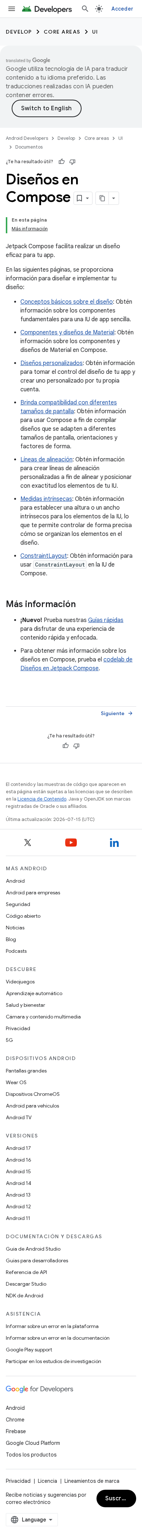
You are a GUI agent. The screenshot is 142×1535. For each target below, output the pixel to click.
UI (95, 31)
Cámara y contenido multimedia (43, 1016)
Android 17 (18, 1148)
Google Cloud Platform (33, 1443)
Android (15, 881)
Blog (11, 939)
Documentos (29, 147)
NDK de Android (24, 1295)
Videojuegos (20, 981)
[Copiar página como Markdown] (102, 198)
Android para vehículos (32, 1105)
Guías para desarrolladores (37, 1260)
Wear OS (16, 1082)
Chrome (15, 1419)
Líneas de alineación (46, 459)
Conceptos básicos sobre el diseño (66, 302)
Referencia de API (26, 1272)
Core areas (62, 31)
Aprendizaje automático (34, 993)
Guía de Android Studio (33, 1249)
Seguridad (18, 904)
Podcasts (16, 951)
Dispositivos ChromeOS (33, 1094)
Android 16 (18, 1159)
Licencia (47, 1481)
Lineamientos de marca (91, 1481)
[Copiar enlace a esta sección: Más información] (83, 604)
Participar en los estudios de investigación (53, 1361)
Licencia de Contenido (41, 799)
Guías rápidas (105, 620)
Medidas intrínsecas (46, 499)
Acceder (122, 8)
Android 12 (18, 1206)
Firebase (16, 1431)
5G (9, 1040)
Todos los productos (31, 1454)
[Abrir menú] (11, 9)
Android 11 (18, 1218)
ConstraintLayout (43, 556)
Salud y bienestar (25, 1005)
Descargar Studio (26, 1284)
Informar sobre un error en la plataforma (52, 1326)
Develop (19, 31)
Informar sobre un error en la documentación (58, 1338)
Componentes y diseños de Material (67, 332)
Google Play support (29, 1349)
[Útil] (61, 161)
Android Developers (27, 138)
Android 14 (18, 1183)
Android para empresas (33, 892)
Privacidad (18, 1028)
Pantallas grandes (26, 1070)
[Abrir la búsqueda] (85, 8)
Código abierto (23, 916)
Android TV (19, 1117)
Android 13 (18, 1194)
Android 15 (18, 1171)
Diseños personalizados (51, 363)
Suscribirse (120, 1498)
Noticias (15, 927)
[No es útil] (72, 161)
